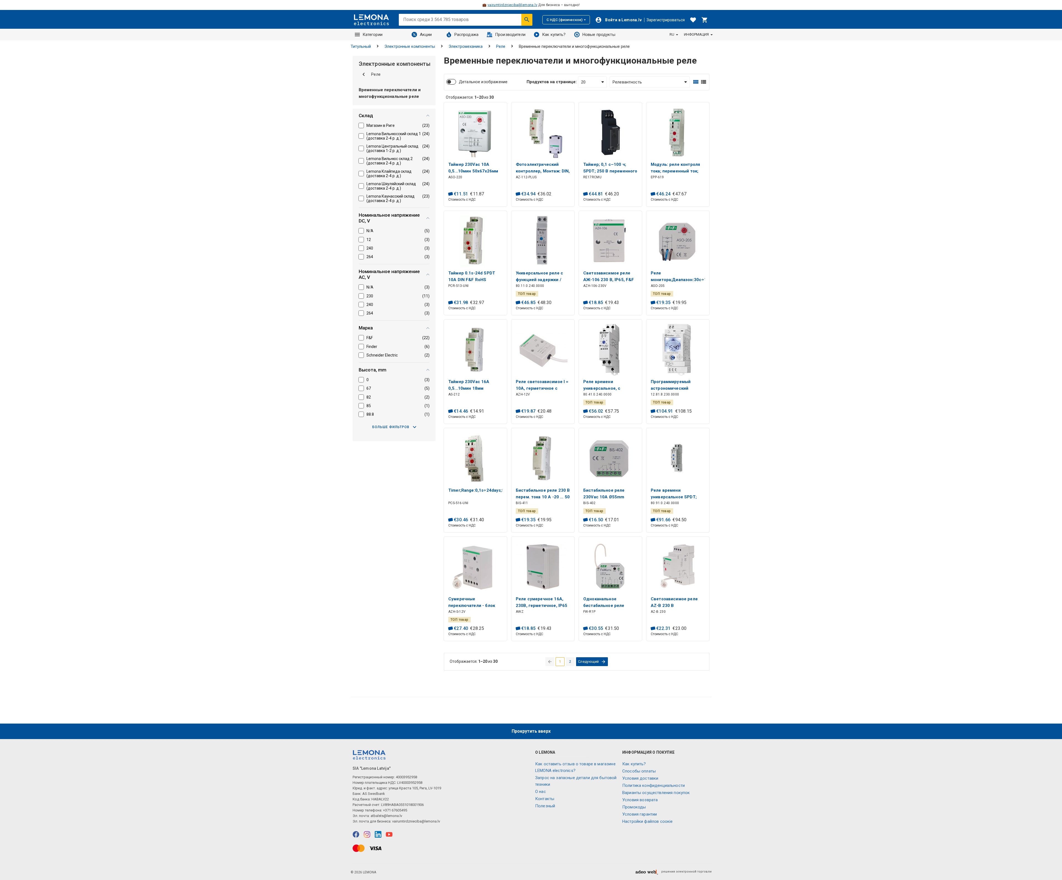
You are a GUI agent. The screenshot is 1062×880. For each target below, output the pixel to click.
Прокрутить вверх (531, 731)
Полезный (545, 805)
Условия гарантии (639, 814)
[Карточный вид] (696, 81)
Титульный (361, 46)
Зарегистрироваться (666, 20)
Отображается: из (470, 97)
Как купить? (554, 34)
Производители (510, 34)
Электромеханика (466, 46)
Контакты (544, 798)
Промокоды (634, 807)
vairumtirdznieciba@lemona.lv (512, 5)
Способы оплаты (639, 771)
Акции (426, 34)
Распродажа (466, 34)
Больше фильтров (390, 427)
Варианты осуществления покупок (656, 792)
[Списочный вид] (703, 81)
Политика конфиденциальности (653, 785)
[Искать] (526, 19)
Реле (500, 46)
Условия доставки (640, 778)
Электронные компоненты (409, 46)
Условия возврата (640, 799)
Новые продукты (598, 34)
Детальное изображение (483, 81)
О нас (540, 791)
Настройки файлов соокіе (647, 821)
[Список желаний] (693, 20)
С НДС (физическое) (564, 20)
